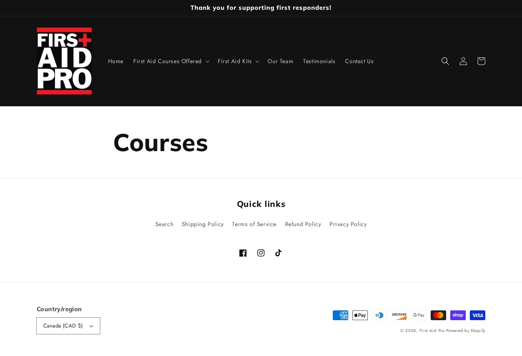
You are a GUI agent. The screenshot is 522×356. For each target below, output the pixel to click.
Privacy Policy (348, 224)
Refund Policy (303, 224)
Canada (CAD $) (63, 326)
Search (164, 224)
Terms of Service (254, 224)
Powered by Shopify (465, 330)
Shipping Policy (203, 224)
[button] (445, 61)
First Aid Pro (432, 330)
